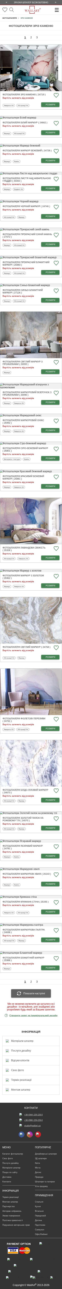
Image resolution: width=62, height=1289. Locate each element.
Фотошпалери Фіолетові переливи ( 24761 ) (24, 719)
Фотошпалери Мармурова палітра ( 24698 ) (24, 931)
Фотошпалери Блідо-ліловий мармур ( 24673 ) (25, 791)
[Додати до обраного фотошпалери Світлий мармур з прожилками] (55, 362)
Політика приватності (12, 1220)
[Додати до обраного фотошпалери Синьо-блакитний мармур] (55, 291)
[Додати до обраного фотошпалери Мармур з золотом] (55, 576)
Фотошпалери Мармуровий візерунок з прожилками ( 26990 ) (27, 393)
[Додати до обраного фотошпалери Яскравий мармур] (55, 847)
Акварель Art (9, 105)
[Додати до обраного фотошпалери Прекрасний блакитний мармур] (55, 263)
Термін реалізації (10, 1197)
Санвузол (39, 1229)
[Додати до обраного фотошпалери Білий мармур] (55, 123)
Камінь (17, 161)
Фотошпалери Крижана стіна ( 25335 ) (26, 901)
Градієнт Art (19, 189)
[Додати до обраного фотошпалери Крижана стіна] (55, 902)
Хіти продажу (41, 1186)
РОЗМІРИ (50, 104)
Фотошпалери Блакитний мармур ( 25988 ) (23, 959)
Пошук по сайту (9, 1172)
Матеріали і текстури (12, 459)
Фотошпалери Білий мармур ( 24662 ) (25, 122)
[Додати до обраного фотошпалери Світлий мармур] (55, 648)
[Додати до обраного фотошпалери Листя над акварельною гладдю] (55, 179)
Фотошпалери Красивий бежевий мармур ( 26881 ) (23, 477)
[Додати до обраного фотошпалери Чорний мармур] (55, 207)
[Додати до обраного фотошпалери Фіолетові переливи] (55, 719)
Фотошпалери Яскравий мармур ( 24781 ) (23, 847)
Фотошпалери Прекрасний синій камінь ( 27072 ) (27, 235)
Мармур (7, 133)
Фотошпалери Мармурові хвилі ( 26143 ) (27, 874)
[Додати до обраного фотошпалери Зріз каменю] (55, 95)
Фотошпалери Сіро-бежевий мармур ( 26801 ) (25, 449)
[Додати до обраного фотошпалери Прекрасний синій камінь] (55, 235)
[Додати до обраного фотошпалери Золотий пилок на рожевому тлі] (55, 819)
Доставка (6, 1177)
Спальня (39, 1202)
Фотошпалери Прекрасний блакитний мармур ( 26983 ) (26, 263)
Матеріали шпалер (11, 1168)
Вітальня (39, 1211)
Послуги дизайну (10, 1163)
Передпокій (40, 1215)
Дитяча (38, 1220)
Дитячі (38, 1172)
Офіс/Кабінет (41, 1234)
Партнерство (8, 1206)
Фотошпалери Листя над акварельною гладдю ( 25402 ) (27, 179)
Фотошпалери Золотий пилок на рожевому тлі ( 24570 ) (23, 819)
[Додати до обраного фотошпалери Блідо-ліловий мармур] (55, 791)
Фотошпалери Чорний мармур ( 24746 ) (26, 206)
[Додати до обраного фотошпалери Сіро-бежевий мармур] (55, 449)
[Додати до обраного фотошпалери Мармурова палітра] (55, 930)
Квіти (37, 1163)
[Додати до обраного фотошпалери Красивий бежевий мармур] (55, 477)
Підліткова (40, 1225)
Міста (37, 1168)
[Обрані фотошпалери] (4, 10)
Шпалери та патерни (45, 1181)
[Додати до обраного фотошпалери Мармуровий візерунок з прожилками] (55, 393)
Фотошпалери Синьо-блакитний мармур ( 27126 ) (23, 291)
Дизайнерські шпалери (46, 1154)
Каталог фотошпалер (12, 1154)
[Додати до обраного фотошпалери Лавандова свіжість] (55, 548)
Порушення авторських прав (16, 1225)
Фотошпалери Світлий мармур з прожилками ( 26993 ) (22, 362)
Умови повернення (11, 1215)
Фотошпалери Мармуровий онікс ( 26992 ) (23, 421)
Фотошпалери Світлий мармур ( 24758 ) (26, 647)
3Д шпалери (41, 1158)
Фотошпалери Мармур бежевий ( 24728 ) (27, 150)
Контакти (6, 1181)
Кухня (38, 1206)
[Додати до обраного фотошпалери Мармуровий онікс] (55, 421)
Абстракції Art (22, 105)
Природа (39, 1177)
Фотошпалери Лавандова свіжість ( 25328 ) (24, 549)
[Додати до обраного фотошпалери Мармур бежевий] (55, 151)
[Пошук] (11, 10)
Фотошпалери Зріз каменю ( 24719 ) (24, 94)
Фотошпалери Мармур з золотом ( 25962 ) (23, 576)
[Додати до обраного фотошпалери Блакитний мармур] (55, 958)
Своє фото (7, 1158)
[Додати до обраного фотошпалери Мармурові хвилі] (55, 875)
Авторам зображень (11, 1211)
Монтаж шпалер (10, 1202)
